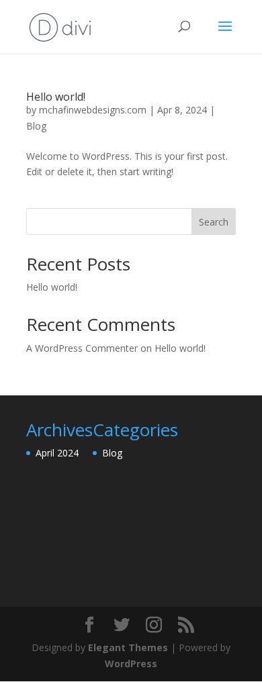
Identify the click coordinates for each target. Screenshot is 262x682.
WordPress (131, 663)
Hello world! (55, 96)
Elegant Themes (128, 647)
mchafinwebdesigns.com (92, 109)
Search (213, 221)
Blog (36, 125)
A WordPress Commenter (82, 348)
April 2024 (57, 452)
